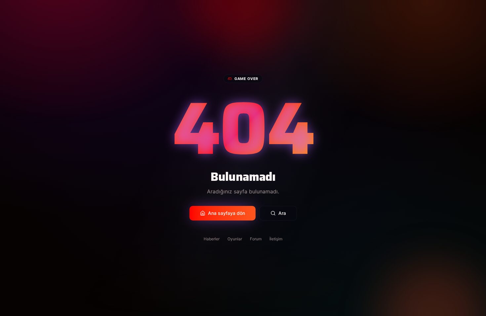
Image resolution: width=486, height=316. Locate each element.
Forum (256, 238)
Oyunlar (234, 238)
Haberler (212, 238)
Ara (282, 213)
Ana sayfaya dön (226, 213)
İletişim (275, 238)
